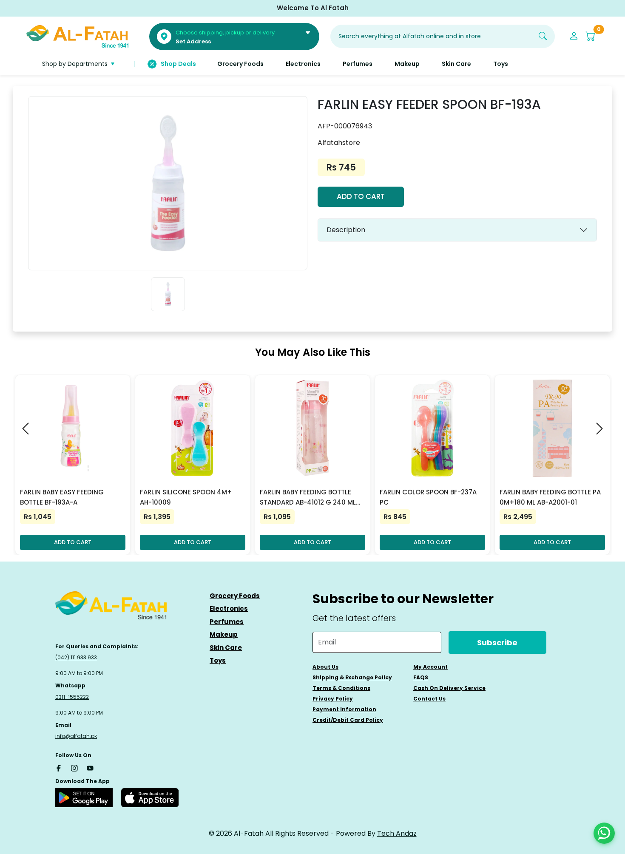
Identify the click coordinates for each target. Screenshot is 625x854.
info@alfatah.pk (76, 736)
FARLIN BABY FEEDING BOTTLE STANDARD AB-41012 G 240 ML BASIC (308, 498)
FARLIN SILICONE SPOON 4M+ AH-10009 (186, 497)
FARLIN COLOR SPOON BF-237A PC (428, 497)
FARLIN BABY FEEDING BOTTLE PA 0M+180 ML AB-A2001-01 (550, 497)
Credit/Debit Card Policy (347, 719)
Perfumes (227, 621)
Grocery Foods (235, 595)
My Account (430, 666)
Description (346, 230)
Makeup (224, 634)
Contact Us (429, 698)
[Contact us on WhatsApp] (604, 833)
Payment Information (344, 709)
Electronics (229, 608)
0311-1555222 (72, 697)
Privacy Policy (332, 698)
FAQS (420, 677)
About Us (325, 666)
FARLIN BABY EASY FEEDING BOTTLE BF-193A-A (62, 497)
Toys (218, 660)
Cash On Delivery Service (449, 688)
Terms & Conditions (341, 688)
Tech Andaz (397, 833)
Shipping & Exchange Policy (352, 677)
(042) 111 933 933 (76, 657)
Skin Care (226, 647)
